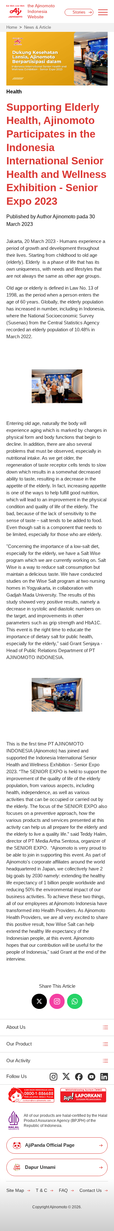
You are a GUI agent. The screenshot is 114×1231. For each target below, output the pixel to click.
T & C (41, 1190)
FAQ (63, 1190)
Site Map (15, 1190)
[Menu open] (103, 12)
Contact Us (90, 1190)
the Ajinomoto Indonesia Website (41, 11)
